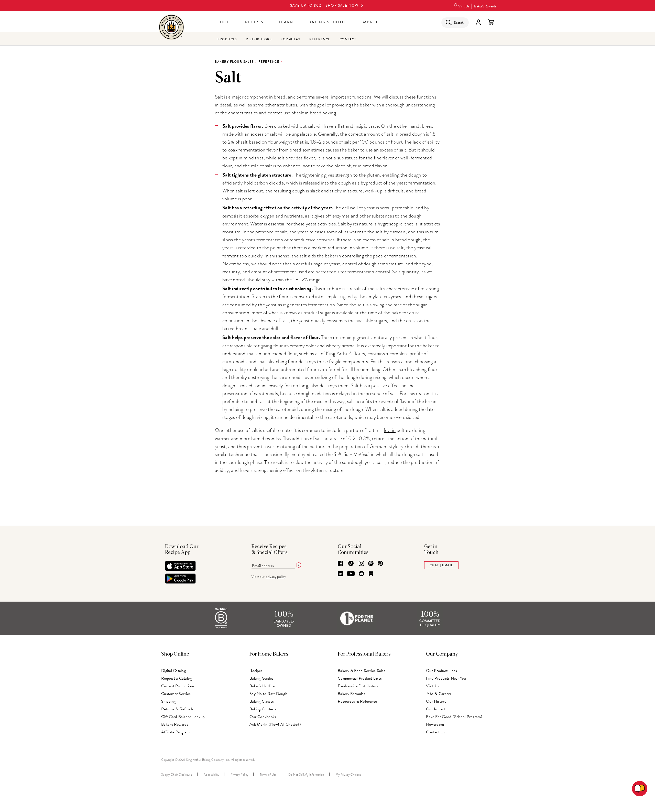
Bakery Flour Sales (234, 61)
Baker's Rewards (485, 6)
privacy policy (276, 576)
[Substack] (371, 574)
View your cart (490, 22)
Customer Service (176, 694)
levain (390, 430)
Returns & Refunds (177, 709)
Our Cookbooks (262, 717)
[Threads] (371, 564)
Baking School (327, 22)
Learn (286, 22)
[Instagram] (361, 564)
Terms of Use (268, 775)
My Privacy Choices (348, 775)
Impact (370, 22)
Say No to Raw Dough (268, 694)
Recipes (254, 22)
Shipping (168, 701)
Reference (319, 39)
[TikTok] (351, 564)
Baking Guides (261, 678)
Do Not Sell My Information (306, 775)
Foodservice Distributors (358, 686)
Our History (436, 701)
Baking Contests (263, 709)
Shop (223, 22)
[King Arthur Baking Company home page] (171, 27)
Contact (348, 39)
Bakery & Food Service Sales (361, 671)
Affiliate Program (175, 732)
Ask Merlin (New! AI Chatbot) (275, 724)
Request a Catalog (176, 678)
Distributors (258, 39)
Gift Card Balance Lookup (183, 717)
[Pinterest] (380, 564)
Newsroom (435, 724)
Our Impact (436, 709)
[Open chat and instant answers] (639, 788)
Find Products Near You (446, 678)
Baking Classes (261, 701)
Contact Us (435, 732)
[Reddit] (361, 574)
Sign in (478, 22)
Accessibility (211, 775)
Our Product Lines (441, 671)
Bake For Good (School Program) (454, 717)
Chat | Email (441, 565)
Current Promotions (178, 686)
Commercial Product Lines (360, 678)
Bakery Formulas (351, 694)
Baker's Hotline (262, 686)
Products (227, 39)
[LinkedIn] (340, 574)
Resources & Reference (357, 701)
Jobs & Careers (438, 694)
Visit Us (463, 6)
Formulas (290, 39)
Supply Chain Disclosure (176, 775)
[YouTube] (351, 574)
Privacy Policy (239, 775)
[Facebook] (340, 564)
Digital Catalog (173, 671)
